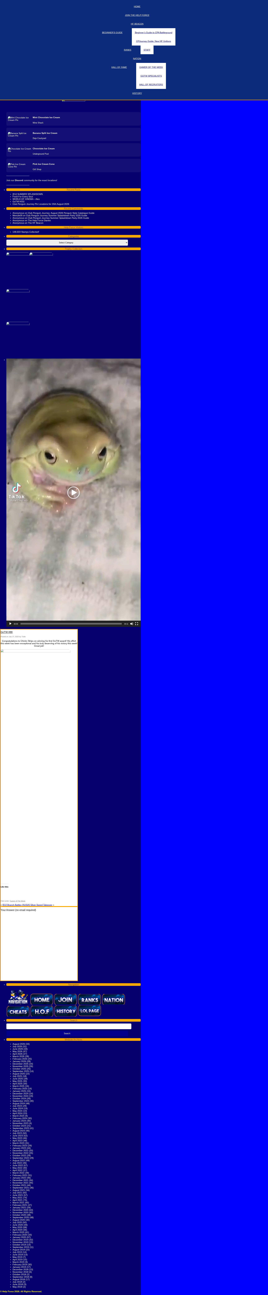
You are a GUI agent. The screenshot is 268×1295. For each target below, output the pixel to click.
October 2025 (19, 1068)
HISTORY (137, 93)
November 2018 (20, 1272)
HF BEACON (137, 24)
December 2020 (20, 1210)
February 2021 (20, 1205)
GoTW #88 (7, 632)
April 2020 (17, 1230)
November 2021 (20, 1182)
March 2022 (18, 1173)
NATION (137, 58)
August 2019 (19, 1249)
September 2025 (21, 1071)
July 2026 (17, 1046)
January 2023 (19, 1148)
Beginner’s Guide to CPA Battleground (153, 32)
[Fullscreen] (136, 623)
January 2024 (19, 1121)
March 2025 (18, 1086)
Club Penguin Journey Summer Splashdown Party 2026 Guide (56, 215)
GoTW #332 (19, 201)
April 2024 (17, 1113)
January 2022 (19, 1178)
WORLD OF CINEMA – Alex (26, 199)
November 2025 (20, 1066)
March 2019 (18, 1262)
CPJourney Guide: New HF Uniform (153, 41)
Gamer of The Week (17, 901)
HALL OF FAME (119, 67)
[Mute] (131, 623)
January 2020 (19, 1237)
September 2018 (21, 1277)
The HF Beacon (35, 223)
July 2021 (17, 1192)
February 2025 (20, 1088)
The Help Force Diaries (39, 220)
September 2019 (21, 1247)
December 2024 (20, 1093)
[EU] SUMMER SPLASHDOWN (28, 194)
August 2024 (19, 1103)
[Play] (10, 623)
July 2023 (17, 1133)
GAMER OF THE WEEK (151, 67)
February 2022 (20, 1175)
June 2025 (18, 1078)
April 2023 (17, 1140)
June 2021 (18, 1195)
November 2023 (20, 1123)
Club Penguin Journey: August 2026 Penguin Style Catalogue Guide (61, 213)
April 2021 (17, 1200)
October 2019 (19, 1244)
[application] (73, 493)
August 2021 (19, 1190)
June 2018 (18, 1284)
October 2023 (19, 1125)
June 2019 (18, 1254)
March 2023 (18, 1143)
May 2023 (17, 1138)
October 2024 (19, 1098)
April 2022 (17, 1170)
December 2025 (20, 1064)
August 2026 (19, 1044)
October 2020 (19, 1215)
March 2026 (18, 1056)
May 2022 (17, 1168)
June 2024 (18, 1108)
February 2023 (20, 1145)
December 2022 (20, 1150)
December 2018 (20, 1269)
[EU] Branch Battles (12, 905)
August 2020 (19, 1220)
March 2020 (18, 1232)
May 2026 (17, 1051)
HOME (137, 6)
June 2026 (18, 1049)
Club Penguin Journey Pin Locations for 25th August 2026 (41, 204)
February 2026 (20, 1059)
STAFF (147, 50)
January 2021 (19, 1207)
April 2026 (17, 1054)
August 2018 (19, 1279)
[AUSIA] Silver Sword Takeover (37, 905)
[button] (73, 492)
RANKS (127, 50)
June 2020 (18, 1225)
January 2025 (19, 1091)
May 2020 (17, 1227)
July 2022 (17, 1163)
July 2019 (17, 1252)
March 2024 (18, 1116)
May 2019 (17, 1257)
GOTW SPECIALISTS (151, 76)
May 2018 (17, 1287)
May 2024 (17, 1111)
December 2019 (20, 1239)
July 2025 (17, 1076)
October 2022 (19, 1155)
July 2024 (17, 1106)
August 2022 (19, 1160)
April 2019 (17, 1259)
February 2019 (20, 1264)
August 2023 (19, 1130)
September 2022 (21, 1158)
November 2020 (20, 1212)
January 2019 (19, 1267)
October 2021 (19, 1185)
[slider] (71, 623)
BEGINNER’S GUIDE (112, 32)
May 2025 (17, 1081)
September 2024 (21, 1101)
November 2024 (20, 1096)
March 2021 (18, 1202)
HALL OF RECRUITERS (151, 84)
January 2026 (19, 1061)
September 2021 (21, 1187)
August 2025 (19, 1073)
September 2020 (21, 1217)
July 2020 (17, 1222)
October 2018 (19, 1274)
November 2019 (20, 1242)
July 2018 (17, 1282)
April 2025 (17, 1083)
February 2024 (20, 1118)
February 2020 (20, 1235)
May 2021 (17, 1197)
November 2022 (20, 1153)
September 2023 (21, 1128)
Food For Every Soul (23, 196)
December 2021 (20, 1180)
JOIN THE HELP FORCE (137, 15)
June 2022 (18, 1165)
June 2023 (18, 1135)
